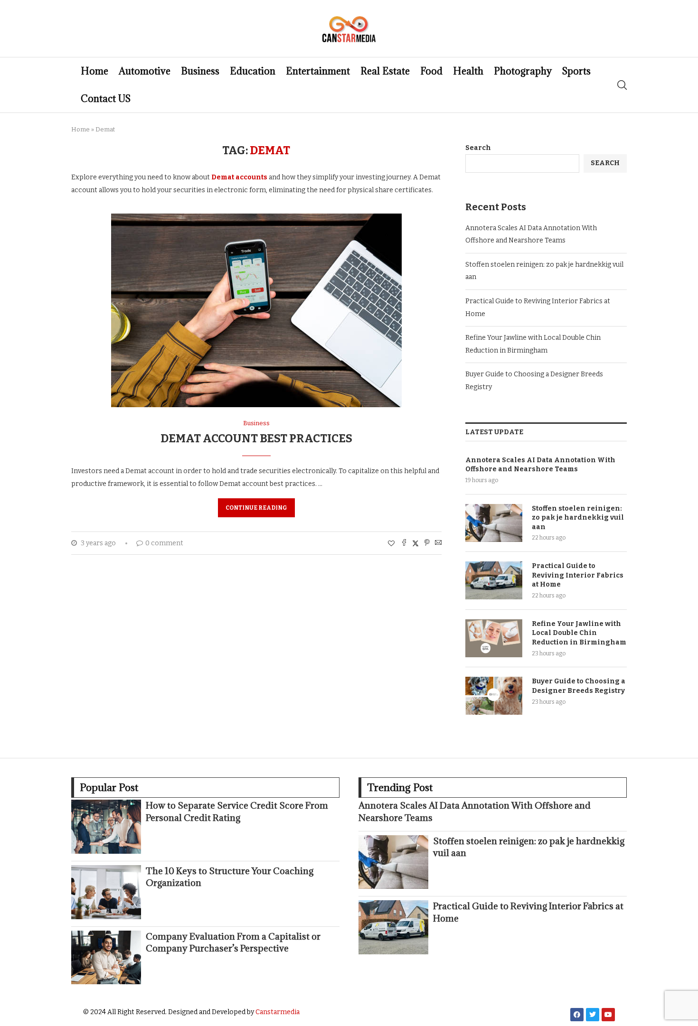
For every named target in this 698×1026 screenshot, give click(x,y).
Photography (523, 71)
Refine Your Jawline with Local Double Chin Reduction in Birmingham (579, 633)
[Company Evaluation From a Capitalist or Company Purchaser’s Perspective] (106, 958)
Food (431, 71)
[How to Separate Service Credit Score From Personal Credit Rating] (106, 827)
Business (200, 71)
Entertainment (318, 71)
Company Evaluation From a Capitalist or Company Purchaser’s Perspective (233, 942)
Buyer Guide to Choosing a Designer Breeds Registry (578, 686)
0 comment (164, 543)
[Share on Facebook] (404, 543)
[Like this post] (391, 544)
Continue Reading (256, 507)
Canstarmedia (277, 1012)
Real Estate (385, 71)
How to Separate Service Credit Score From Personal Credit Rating (237, 811)
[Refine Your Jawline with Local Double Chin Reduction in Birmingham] (493, 638)
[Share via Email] (438, 543)
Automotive (144, 71)
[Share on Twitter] (415, 543)
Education (252, 71)
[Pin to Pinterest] (427, 543)
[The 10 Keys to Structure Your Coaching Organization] (106, 892)
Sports (576, 71)
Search (478, 148)
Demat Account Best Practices (256, 438)
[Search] (622, 85)
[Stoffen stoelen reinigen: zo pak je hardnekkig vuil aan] (493, 523)
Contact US (106, 99)
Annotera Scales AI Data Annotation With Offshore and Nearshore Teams (540, 465)
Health (468, 71)
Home (94, 71)
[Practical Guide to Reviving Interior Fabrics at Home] (493, 580)
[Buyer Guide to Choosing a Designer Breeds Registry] (493, 696)
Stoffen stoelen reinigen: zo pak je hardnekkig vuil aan (578, 517)
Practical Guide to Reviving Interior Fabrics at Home (577, 575)
